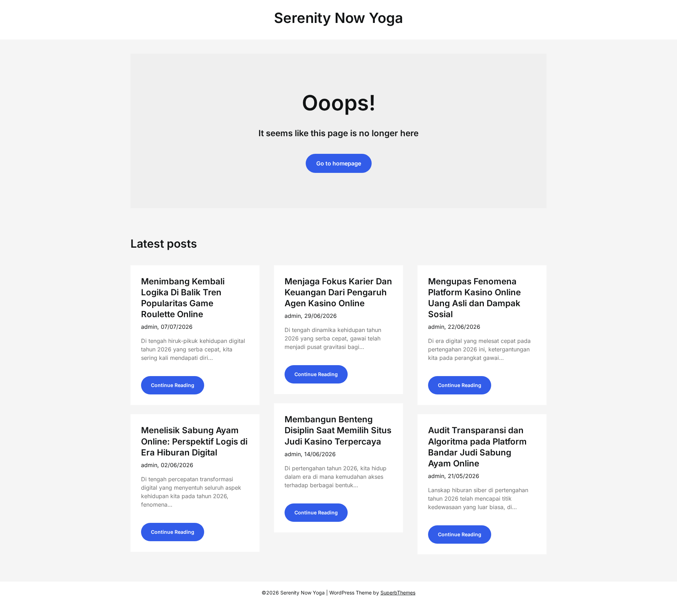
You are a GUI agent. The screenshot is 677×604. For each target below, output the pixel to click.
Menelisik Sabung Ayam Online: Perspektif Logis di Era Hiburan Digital (194, 441)
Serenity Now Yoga (338, 17)
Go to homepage (338, 163)
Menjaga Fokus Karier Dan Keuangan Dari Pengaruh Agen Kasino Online (338, 292)
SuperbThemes (397, 593)
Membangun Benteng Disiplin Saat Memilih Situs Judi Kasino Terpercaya (338, 430)
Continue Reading (172, 385)
